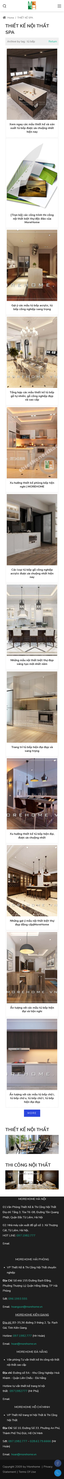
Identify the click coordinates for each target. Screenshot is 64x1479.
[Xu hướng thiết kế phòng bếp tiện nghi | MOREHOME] (32, 442)
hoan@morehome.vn (23, 1344)
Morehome (33, 1467)
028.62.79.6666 (40, 1441)
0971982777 (18, 1391)
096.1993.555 (17, 1299)
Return (53, 41)
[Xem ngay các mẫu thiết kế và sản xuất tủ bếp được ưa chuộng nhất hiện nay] (32, 84)
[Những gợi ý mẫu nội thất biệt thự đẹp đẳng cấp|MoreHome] (32, 880)
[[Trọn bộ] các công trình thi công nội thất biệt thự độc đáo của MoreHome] (32, 175)
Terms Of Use (27, 1472)
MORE (32, 1113)
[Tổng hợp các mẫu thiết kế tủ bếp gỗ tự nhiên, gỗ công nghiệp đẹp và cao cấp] (32, 352)
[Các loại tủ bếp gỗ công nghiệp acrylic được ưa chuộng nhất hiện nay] (32, 529)
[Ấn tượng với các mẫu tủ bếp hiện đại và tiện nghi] (32, 967)
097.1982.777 (22, 1336)
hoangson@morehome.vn (26, 1307)
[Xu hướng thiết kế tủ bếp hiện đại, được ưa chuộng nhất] (32, 793)
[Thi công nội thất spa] (32, 5)
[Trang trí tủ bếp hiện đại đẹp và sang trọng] (32, 707)
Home (10, 17)
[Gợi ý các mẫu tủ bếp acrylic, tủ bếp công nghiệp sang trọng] (32, 265)
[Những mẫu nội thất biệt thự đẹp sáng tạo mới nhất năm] (32, 620)
